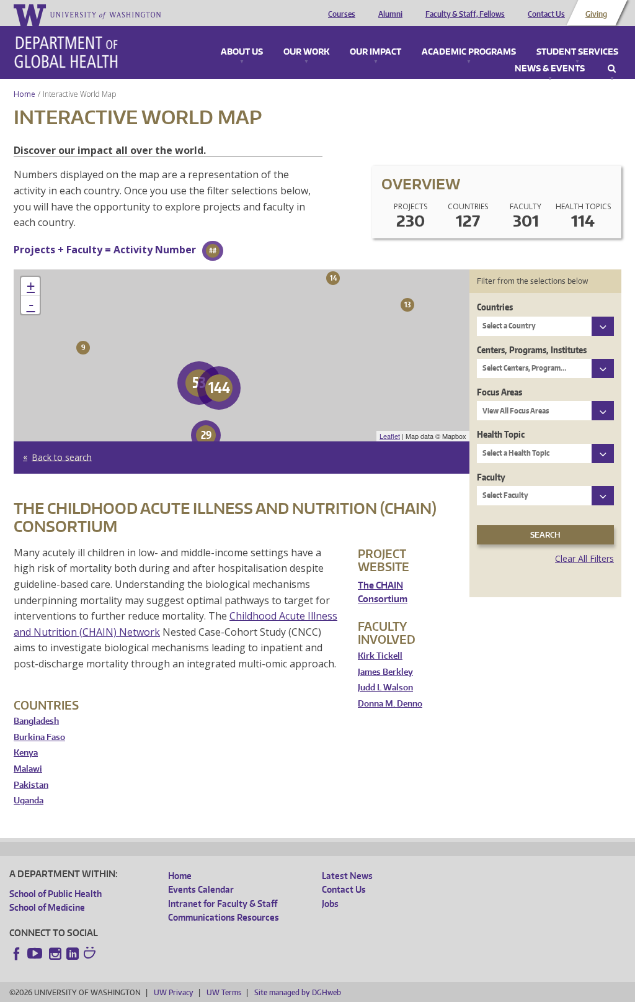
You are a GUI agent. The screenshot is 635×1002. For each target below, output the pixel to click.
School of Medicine (47, 907)
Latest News (347, 875)
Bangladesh (36, 721)
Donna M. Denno (390, 703)
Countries (495, 307)
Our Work (306, 52)
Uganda (28, 800)
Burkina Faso (39, 737)
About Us (242, 52)
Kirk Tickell (380, 656)
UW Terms (223, 992)
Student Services (577, 52)
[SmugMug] (91, 954)
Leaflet (390, 436)
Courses (341, 14)
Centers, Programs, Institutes (532, 350)
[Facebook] (16, 953)
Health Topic (501, 434)
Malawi (28, 769)
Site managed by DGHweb (297, 992)
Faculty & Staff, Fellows (465, 14)
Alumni (390, 14)
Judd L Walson (385, 687)
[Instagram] (55, 953)
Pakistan (31, 785)
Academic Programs (469, 52)
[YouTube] (36, 953)
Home (24, 94)
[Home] (66, 52)
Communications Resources (223, 917)
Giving (596, 14)
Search (611, 69)
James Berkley (385, 672)
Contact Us (546, 14)
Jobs (330, 903)
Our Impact (375, 52)
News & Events (550, 69)
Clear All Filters (584, 558)
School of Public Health (55, 893)
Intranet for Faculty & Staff (222, 903)
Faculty (491, 477)
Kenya (26, 752)
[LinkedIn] (72, 953)
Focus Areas (499, 392)
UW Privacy (173, 992)
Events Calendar (201, 889)
